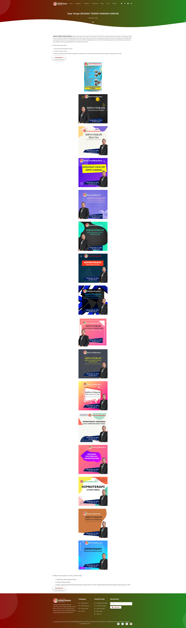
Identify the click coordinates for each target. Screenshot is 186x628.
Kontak (82, 611)
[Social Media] (119, 3)
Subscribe (117, 607)
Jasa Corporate (100, 608)
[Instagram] (127, 624)
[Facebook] (118, 624)
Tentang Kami (84, 603)
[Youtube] (131, 624)
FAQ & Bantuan (85, 606)
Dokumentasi (84, 608)
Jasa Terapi (99, 611)
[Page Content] (93, 22)
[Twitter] (122, 624)
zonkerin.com (86, 623)
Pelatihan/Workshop (102, 603)
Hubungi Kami (59, 57)
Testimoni (99, 614)
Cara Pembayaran (101, 606)
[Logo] (65, 600)
